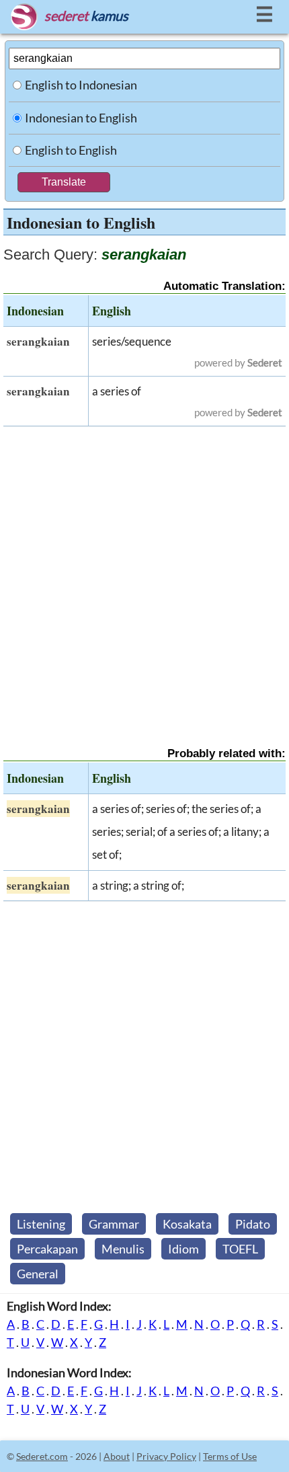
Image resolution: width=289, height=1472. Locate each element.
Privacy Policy (166, 1456)
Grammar (114, 1223)
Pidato (252, 1223)
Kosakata (187, 1223)
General (37, 1273)
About (117, 1456)
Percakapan (47, 1248)
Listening (41, 1223)
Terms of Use (230, 1456)
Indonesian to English (81, 117)
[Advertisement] (144, 575)
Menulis (122, 1248)
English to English (71, 150)
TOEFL (240, 1248)
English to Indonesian (81, 84)
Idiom (183, 1248)
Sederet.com (42, 1456)
